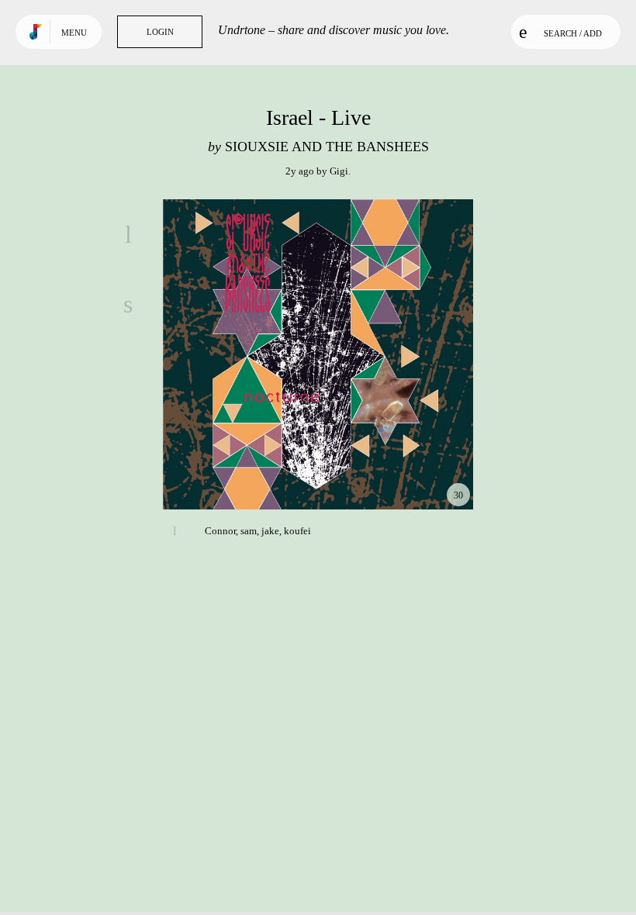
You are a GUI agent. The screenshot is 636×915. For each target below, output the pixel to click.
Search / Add (573, 33)
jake (270, 531)
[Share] (128, 304)
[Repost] (128, 374)
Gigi (339, 171)
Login (160, 31)
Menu (74, 32)
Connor (220, 531)
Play (318, 354)
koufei (297, 531)
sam (248, 531)
